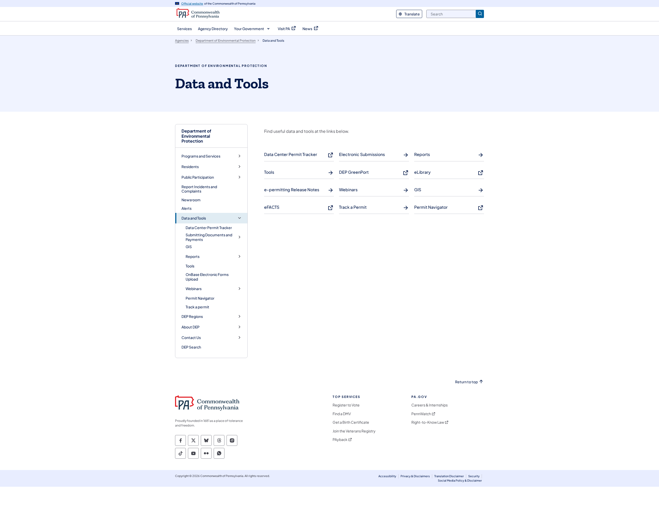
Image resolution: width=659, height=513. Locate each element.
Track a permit (197, 307)
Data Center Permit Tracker (209, 227)
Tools (190, 266)
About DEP (190, 327)
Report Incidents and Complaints (199, 189)
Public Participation (197, 177)
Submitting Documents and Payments (209, 237)
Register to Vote (346, 405)
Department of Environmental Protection (196, 135)
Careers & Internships (429, 405)
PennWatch (421, 414)
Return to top (466, 382)
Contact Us (191, 337)
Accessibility (387, 476)
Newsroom (191, 199)
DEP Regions (192, 316)
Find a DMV (342, 414)
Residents (190, 166)
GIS (189, 246)
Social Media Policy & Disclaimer (460, 480)
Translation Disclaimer (449, 476)
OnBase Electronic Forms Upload (207, 276)
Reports (193, 256)
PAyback (340, 439)
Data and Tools (193, 218)
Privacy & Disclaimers (415, 476)
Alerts (186, 208)
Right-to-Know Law (427, 422)
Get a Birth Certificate (351, 422)
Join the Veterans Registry (354, 431)
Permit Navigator (200, 298)
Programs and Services (200, 156)
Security (474, 476)
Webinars (194, 288)
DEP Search (191, 347)
